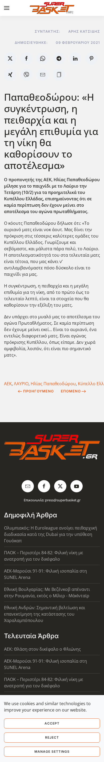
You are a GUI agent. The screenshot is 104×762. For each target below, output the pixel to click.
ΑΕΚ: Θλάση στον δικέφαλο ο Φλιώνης (42, 649)
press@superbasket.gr (63, 500)
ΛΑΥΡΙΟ (21, 384)
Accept (52, 723)
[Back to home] (52, 8)
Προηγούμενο (38, 391)
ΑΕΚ (8, 384)
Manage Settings (52, 751)
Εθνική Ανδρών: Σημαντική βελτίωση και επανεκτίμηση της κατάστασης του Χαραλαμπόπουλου (44, 614)
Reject (52, 737)
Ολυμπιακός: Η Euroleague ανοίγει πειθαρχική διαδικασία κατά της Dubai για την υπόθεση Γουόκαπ (50, 534)
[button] (6, 8)
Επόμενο (71, 391)
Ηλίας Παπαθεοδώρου (53, 384)
